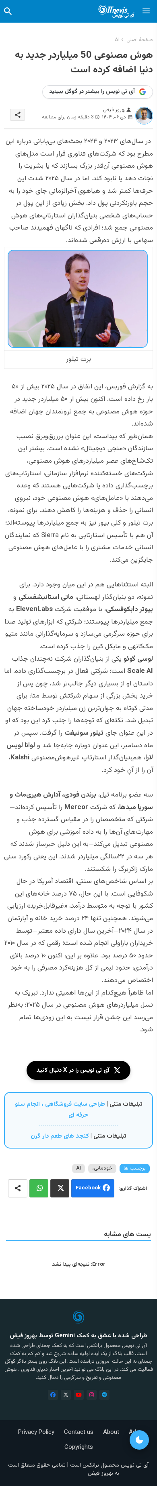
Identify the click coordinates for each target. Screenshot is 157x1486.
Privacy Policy (36, 1432)
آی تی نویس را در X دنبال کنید (72, 1070)
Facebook (88, 1188)
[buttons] (53, 1395)
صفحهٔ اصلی (139, 40)
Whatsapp (38, 1188)
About (111, 1432)
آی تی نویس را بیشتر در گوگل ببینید (92, 91)
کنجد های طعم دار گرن (60, 1136)
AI (117, 40)
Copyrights (78, 1447)
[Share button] (17, 1188)
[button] (8, 11)
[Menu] (146, 11)
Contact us (78, 1432)
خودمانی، (102, 1168)
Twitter (59, 1188)
